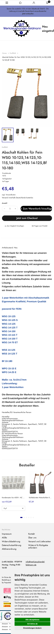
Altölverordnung (9, 549)
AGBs (4, 537)
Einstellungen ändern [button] (32, 628)
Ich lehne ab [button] (32, 624)
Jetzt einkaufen (28, 13)
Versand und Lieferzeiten (39, 541)
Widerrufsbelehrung (11, 541)
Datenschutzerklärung (11, 545)
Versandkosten (11, 194)
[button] (21, 517)
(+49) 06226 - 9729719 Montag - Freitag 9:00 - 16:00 (12, 564)
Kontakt (31, 533)
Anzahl (4, 203)
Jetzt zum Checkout (27, 218)
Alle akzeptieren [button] (32, 620)
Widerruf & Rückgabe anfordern (38, 546)
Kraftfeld (13, 53)
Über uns (32, 537)
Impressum (7, 533)
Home (4, 53)
